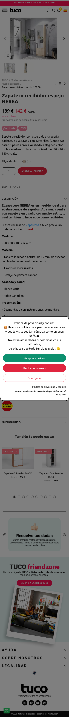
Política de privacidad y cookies (49, 386)
